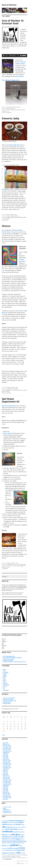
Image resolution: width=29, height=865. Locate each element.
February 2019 (7, 745)
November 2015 (7, 797)
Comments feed (7, 811)
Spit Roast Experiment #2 (10, 400)
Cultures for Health (8, 699)
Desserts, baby (10, 118)
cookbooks (12, 216)
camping (9, 827)
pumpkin (15, 848)
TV (4, 688)
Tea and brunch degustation (10, 80)
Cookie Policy (8, 859)
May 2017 (5, 773)
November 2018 (7, 748)
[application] (14, 55)
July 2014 (5, 799)
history (6, 838)
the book (23, 61)
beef (16, 822)
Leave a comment (6, 112)
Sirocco (6, 226)
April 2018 (5, 758)
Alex (19, 107)
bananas (13, 822)
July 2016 (5, 786)
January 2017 (6, 778)
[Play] (4, 55)
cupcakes (16, 832)
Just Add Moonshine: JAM (9, 700)
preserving (6, 684)
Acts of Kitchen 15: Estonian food (13, 22)
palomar (22, 842)
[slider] (24, 55)
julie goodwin (12, 839)
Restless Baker (7, 703)
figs (10, 836)
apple (23, 820)
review (21, 848)
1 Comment (5, 220)
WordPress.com (7, 812)
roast (15, 565)
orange (13, 842)
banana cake (9, 822)
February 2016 (7, 793)
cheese (3, 829)
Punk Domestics (7, 702)
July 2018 (5, 753)
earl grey (15, 834)
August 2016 (6, 785)
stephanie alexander (8, 853)
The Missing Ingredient (9, 656)
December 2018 (7, 747)
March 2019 (6, 744)
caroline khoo (15, 827)
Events (8, 108)
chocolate (14, 829)
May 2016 (5, 789)
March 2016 (6, 792)
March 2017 (6, 775)
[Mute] (21, 55)
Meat (18, 564)
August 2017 (6, 769)
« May (3, 735)
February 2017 (6, 777)
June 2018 (5, 755)
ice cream (11, 838)
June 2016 (5, 788)
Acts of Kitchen (9, 5)
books (14, 824)
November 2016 (7, 781)
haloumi (3, 838)
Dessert (18, 216)
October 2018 (6, 749)
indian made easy (19, 838)
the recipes (21, 63)
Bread (4, 669)
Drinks (4, 675)
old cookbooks (7, 842)
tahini (8, 391)
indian (14, 838)
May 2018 (5, 756)
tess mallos (22, 853)
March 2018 (6, 759)
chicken (7, 829)
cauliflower (23, 827)
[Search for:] (14, 576)
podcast (13, 108)
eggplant (22, 834)
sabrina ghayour (21, 565)
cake (4, 827)
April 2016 (5, 791)
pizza (9, 845)
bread (18, 824)
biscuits (10, 824)
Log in (4, 808)
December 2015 (7, 796)
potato (16, 390)
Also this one (19, 76)
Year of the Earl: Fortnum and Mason (12, 657)
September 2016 (7, 784)
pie (7, 845)
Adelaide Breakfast (8, 660)
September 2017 (7, 767)
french (12, 836)
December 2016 (7, 780)
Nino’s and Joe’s (8, 433)
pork (8, 848)
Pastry (4, 682)
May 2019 (5, 742)
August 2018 (6, 752)
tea (8, 111)
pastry (4, 845)
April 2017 (5, 774)
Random (5, 686)
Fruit (4, 679)
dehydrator (21, 831)
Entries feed (6, 809)
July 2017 (5, 770)
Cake (8, 216)
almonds (8, 390)
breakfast (22, 824)
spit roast (4, 567)
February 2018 (7, 760)
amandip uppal (10, 217)
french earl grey (20, 836)
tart (8, 567)
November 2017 (7, 764)
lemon (21, 839)
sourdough (17, 850)
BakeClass (6, 189)
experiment (5, 836)
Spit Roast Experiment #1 (10, 405)
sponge (7, 218)
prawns (20, 390)
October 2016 (6, 782)
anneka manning (18, 217)
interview (4, 840)
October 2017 (6, 766)
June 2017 (5, 771)
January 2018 (6, 762)
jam (15, 109)
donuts (9, 834)
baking (24, 217)
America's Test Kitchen (9, 698)
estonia (11, 109)
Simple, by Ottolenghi (8, 659)
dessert (4, 835)
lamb (17, 840)
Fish (4, 677)
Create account (7, 807)
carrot (7, 109)
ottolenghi (18, 842)
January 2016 (6, 795)
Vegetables (15, 388)
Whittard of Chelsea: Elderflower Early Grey (14, 661)
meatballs (10, 841)
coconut (20, 829)
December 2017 (7, 763)
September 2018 (7, 751)
